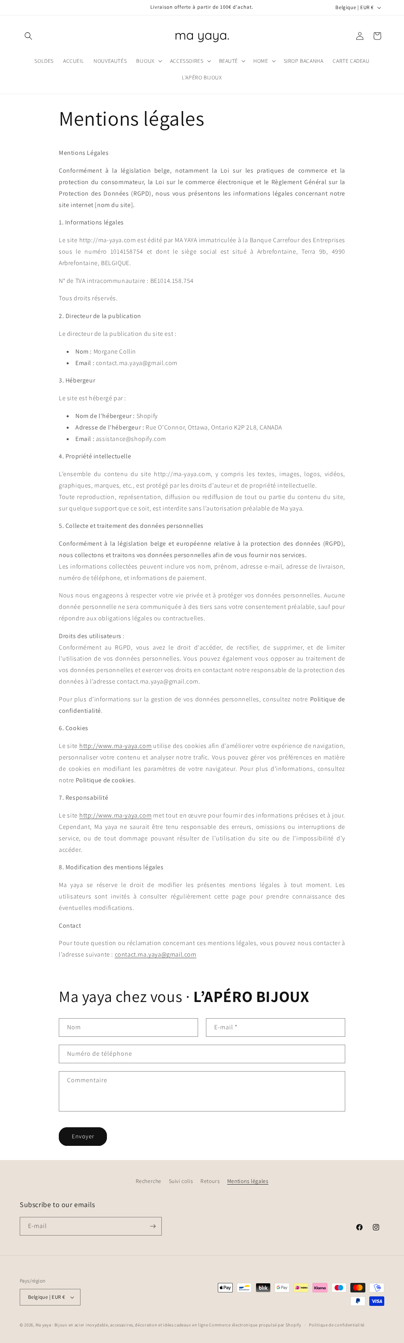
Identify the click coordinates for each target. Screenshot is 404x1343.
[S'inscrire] (152, 1226)
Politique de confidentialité (337, 1325)
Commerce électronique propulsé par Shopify (255, 1325)
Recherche (148, 1181)
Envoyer (83, 1136)
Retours (210, 1181)
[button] (28, 36)
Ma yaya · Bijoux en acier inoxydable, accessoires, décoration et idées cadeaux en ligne (122, 1325)
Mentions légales (248, 1181)
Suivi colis (181, 1181)
